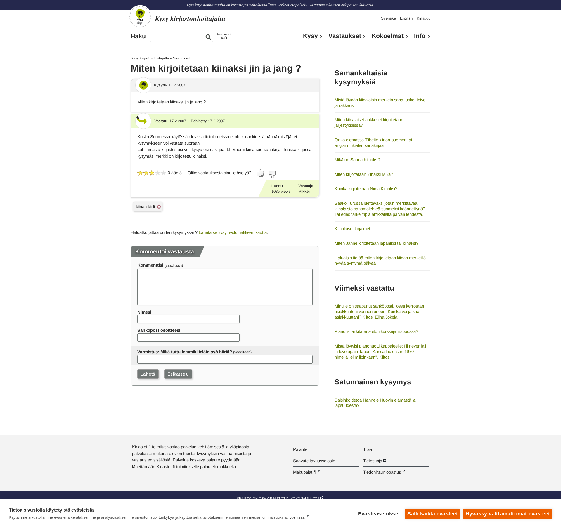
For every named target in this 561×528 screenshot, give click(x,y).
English (406, 18)
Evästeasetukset (379, 514)
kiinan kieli (145, 206)
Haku (138, 36)
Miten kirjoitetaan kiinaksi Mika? (364, 174)
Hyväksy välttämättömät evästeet (507, 514)
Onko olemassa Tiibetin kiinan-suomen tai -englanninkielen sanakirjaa (375, 142)
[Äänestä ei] (272, 174)
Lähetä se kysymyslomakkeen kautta (233, 232)
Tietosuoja (372, 460)
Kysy (310, 35)
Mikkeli (304, 191)
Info (419, 35)
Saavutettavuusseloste (314, 460)
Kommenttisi (150, 265)
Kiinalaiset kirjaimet (352, 228)
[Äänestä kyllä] (260, 173)
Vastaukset (344, 35)
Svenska (388, 18)
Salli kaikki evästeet (432, 514)
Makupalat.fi (304, 472)
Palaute (300, 449)
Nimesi (144, 312)
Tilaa (367, 449)
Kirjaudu (423, 18)
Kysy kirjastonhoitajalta (150, 57)
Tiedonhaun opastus (382, 472)
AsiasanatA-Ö (224, 36)
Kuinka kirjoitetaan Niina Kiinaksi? (366, 188)
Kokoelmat (388, 35)
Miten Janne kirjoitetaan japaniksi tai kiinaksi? (376, 243)
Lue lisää (296, 517)
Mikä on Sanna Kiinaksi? (357, 159)
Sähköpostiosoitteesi (158, 330)
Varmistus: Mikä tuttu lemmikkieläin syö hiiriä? (184, 351)
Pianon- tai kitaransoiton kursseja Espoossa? (376, 331)
